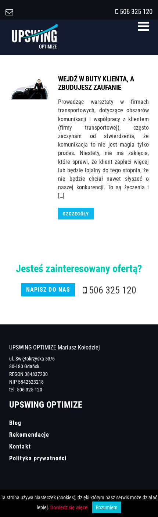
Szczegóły (76, 213)
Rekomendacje (29, 434)
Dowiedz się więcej (69, 507)
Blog (15, 423)
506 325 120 (136, 11)
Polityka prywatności (38, 458)
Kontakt (20, 446)
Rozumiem (107, 507)
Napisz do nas (48, 289)
